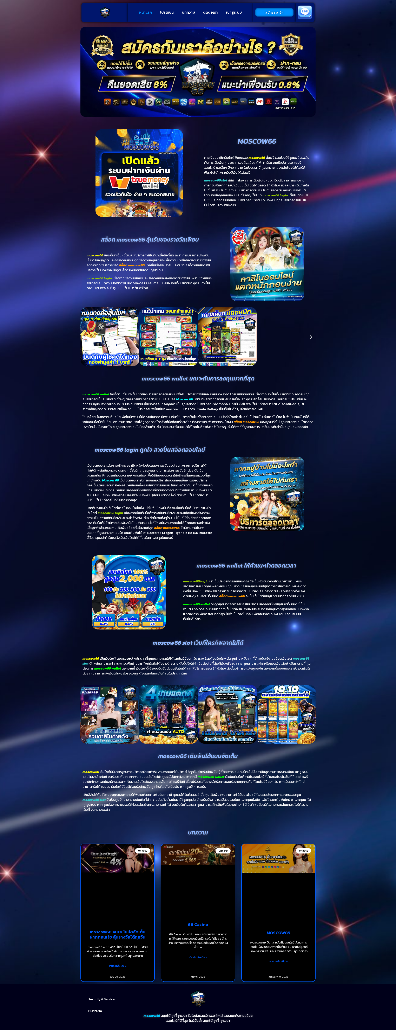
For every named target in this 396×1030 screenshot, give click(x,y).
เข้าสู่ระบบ (234, 12)
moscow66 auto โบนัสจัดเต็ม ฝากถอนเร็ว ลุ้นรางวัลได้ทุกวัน (117, 934)
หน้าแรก (145, 12)
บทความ (188, 12)
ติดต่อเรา (210, 12)
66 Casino (198, 924)
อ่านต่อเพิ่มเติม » (117, 966)
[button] (85, 337)
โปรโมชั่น (167, 12)
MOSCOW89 (278, 932)
